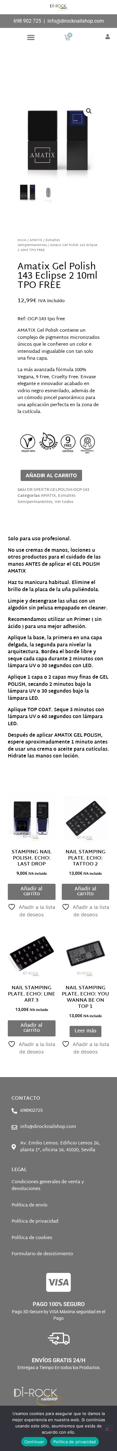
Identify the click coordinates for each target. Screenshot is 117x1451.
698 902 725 (27, 21)
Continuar (34, 1441)
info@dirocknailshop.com (75, 21)
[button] (31, 37)
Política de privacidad (74, 1441)
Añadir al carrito (51, 475)
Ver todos (64, 502)
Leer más (85, 1031)
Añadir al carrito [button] (31, 892)
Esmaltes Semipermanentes (38, 242)
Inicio (22, 240)
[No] (107, 1428)
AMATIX (36, 240)
